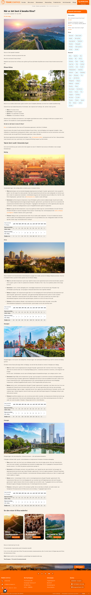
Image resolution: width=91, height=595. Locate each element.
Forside (24, 2)
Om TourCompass (28, 578)
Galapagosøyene (72, 69)
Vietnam (74, 102)
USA (70, 102)
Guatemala (80, 69)
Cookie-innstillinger (56, 593)
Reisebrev (71, 43)
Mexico (76, 86)
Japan (76, 72)
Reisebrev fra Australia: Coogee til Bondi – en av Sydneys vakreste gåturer (77, 23)
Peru (81, 91)
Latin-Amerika (76, 78)
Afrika (70, 55)
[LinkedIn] (45, 573)
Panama (76, 91)
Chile (77, 64)
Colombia (82, 64)
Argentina (76, 55)
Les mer (70, 19)
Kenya (70, 75)
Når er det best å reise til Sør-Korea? (76, 18)
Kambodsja (82, 72)
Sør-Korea (71, 97)
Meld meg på (79, 567)
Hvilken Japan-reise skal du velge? (76, 27)
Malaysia (78, 80)
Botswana (71, 61)
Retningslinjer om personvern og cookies (70, 593)
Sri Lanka (77, 97)
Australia (71, 58)
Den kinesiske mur (30, 197)
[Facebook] (38, 573)
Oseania (70, 91)
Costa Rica (71, 66)
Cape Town (71, 64)
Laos (70, 78)
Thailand (76, 100)
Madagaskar (71, 80)
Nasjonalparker (72, 41)
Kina (5, 127)
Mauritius (71, 86)
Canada (81, 61)
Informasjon (50, 578)
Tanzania (71, 100)
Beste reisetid (78, 35)
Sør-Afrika (78, 94)
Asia (81, 55)
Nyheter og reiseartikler (41, 6)
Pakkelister (80, 41)
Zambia (80, 102)
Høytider (70, 38)
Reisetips (71, 46)
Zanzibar (71, 105)
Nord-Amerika (79, 89)
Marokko (77, 83)
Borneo (80, 58)
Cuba (77, 66)
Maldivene (71, 83)
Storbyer (71, 49)
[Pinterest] (52, 573)
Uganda (82, 100)
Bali (75, 58)
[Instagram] (42, 573)
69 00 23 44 (84, 1)
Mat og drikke (77, 38)
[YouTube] (49, 573)
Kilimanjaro (76, 75)
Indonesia (71, 72)
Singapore (71, 94)
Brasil (77, 61)
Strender (76, 49)
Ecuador (82, 66)
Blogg (74, 2)
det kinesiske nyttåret (37, 137)
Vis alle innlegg (7, 16)
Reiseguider (78, 43)
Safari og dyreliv (78, 46)
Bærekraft (71, 35)
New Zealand (71, 89)
